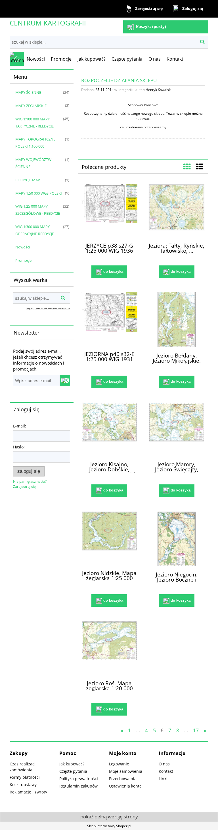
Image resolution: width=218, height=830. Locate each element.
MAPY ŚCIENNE (28, 92)
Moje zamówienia (125, 771)
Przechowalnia (123, 778)
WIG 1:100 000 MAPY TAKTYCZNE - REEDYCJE (34, 122)
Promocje (23, 260)
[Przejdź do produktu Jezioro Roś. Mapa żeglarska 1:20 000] (109, 648)
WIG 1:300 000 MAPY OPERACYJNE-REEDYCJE (34, 230)
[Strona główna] (17, 59)
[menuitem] (36, 59)
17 (196, 730)
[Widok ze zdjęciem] (187, 166)
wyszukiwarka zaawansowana (48, 308)
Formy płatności (25, 777)
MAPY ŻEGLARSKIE (31, 105)
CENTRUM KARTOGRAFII (48, 22)
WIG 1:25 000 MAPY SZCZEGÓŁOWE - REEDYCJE (37, 210)
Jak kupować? (71, 764)
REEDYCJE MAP (27, 179)
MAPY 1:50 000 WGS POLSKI (38, 193)
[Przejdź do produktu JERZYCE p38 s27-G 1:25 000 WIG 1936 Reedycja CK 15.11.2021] (109, 211)
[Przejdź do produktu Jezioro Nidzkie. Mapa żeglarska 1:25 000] (109, 538)
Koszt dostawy (23, 784)
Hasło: (19, 447)
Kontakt (166, 771)
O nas (164, 764)
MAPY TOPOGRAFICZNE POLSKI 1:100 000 (35, 143)
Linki (163, 778)
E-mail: (19, 426)
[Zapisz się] (65, 380)
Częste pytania (73, 771)
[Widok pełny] (199, 166)
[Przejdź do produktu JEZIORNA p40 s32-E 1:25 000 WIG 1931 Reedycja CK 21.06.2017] (109, 319)
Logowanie (119, 764)
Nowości (22, 247)
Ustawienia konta (125, 786)
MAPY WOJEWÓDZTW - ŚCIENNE (34, 163)
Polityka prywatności (78, 778)
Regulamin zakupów (78, 786)
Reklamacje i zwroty (28, 792)
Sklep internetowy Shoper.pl (109, 825)
